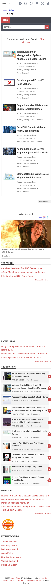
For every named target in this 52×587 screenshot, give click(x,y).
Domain (19, 70)
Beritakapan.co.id (9, 549)
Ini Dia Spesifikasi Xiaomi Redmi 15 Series (21, 357)
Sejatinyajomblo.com (11, 557)
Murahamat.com (9, 565)
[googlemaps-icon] (37, 3)
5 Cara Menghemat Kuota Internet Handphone (23, 272)
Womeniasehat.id (9, 561)
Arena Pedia (7, 553)
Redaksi (5, 581)
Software (32, 70)
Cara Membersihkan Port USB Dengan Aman (22, 268)
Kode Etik (20, 581)
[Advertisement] (26, 310)
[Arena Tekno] (9, 12)
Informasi (32, 95)
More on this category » (43, 280)
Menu (5, 20)
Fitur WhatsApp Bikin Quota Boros (17, 276)
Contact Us (43, 578)
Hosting (26, 70)
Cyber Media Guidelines (33, 581)
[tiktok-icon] (48, 3)
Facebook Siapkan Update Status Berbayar (30, 397)
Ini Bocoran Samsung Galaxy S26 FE (27, 466)
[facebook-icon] (20, 3)
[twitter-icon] (43, 3)
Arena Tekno (15, 578)
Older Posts (44, 201)
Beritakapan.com (9, 545)
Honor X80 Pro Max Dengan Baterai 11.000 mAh (24, 353)
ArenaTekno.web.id (10, 541)
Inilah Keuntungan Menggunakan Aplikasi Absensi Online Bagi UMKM (31, 55)
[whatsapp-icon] (31, 3)
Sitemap (12, 581)
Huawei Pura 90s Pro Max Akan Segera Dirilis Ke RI (25, 495)
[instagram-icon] (26, 3)
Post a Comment (23, 73)
